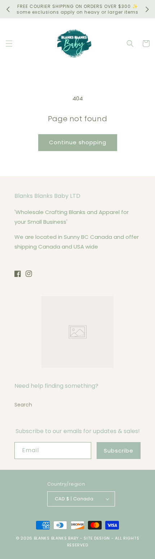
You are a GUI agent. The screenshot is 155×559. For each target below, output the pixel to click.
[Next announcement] (147, 9)
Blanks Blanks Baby (56, 538)
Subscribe (118, 450)
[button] (9, 43)
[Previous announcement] (8, 9)
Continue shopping (77, 142)
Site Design (97, 538)
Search (23, 404)
